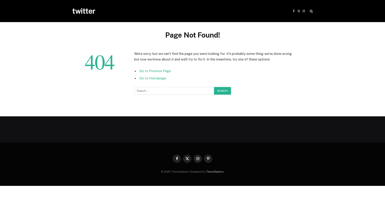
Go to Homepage (152, 78)
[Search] (311, 11)
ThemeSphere (215, 171)
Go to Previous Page (155, 71)
